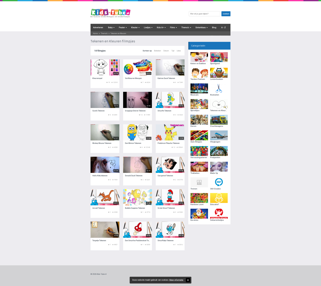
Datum (166, 51)
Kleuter (134, 27)
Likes (179, 51)
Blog (214, 27)
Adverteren (98, 27)
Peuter (122, 27)
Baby (110, 27)
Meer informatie (176, 280)
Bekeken (157, 51)
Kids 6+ (160, 27)
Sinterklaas (200, 27)
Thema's (185, 27)
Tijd (172, 51)
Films (172, 27)
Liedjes (147, 27)
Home (95, 33)
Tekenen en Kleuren (118, 33)
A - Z (223, 27)
